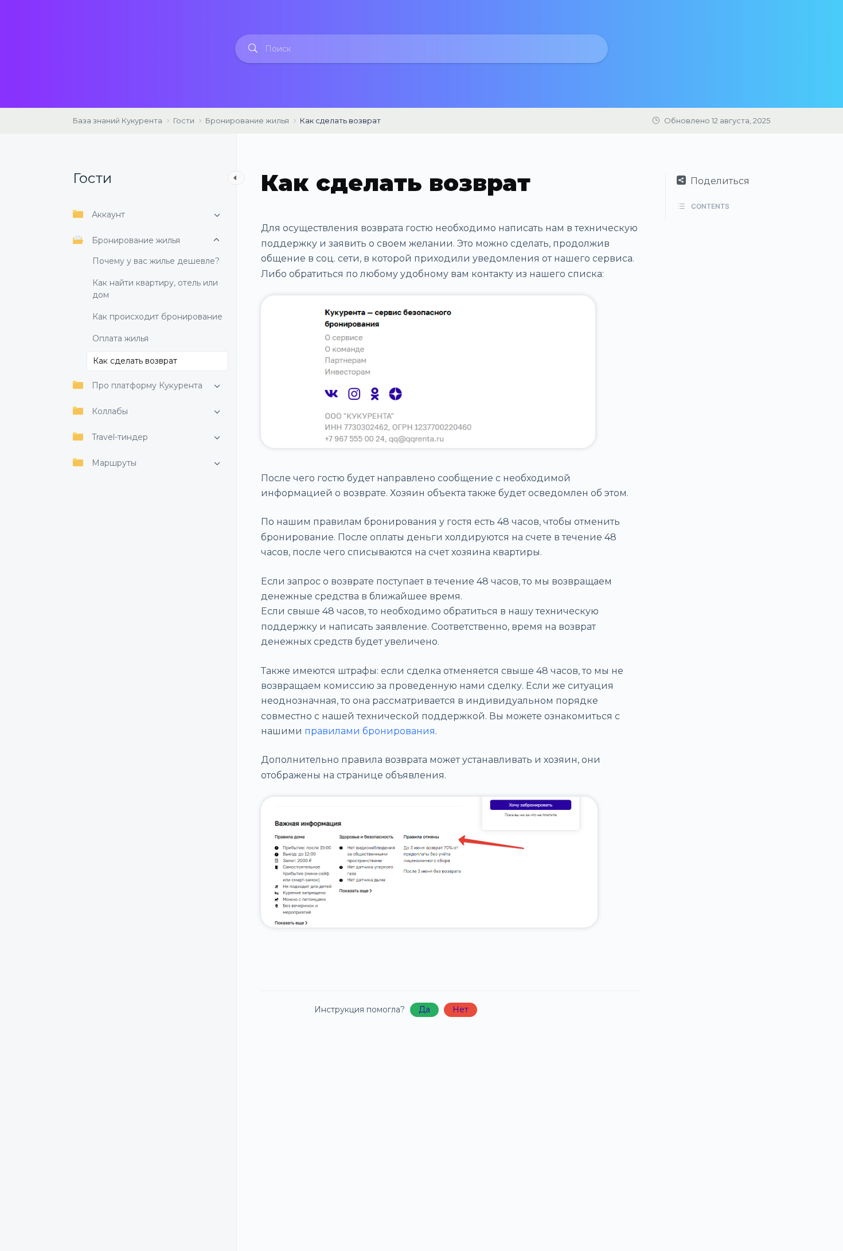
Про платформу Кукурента (147, 385)
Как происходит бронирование (157, 316)
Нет (460, 1009)
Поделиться (720, 181)
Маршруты (114, 463)
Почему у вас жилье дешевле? (156, 261)
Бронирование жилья (136, 240)
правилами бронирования (370, 731)
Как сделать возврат (135, 361)
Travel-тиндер (120, 437)
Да (424, 1009)
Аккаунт (108, 214)
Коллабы (110, 411)
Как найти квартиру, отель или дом (155, 289)
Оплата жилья (120, 338)
